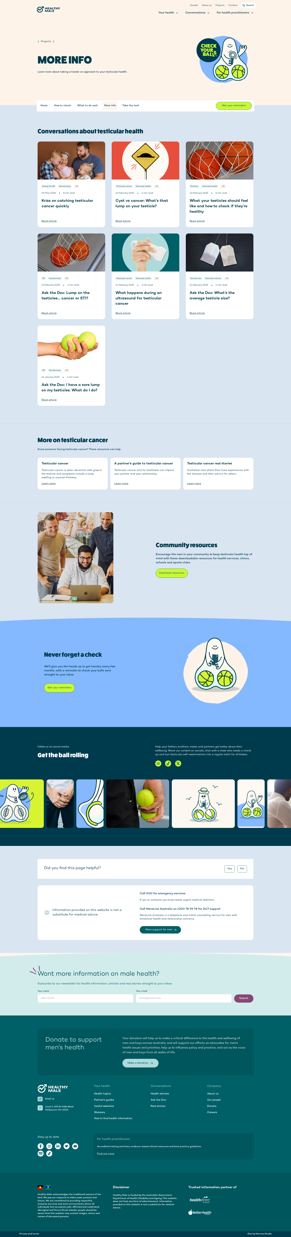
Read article (49, 221)
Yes (229, 868)
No (242, 868)
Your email (141, 991)
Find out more (105, 1153)
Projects (46, 41)
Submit (243, 998)
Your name (43, 991)
